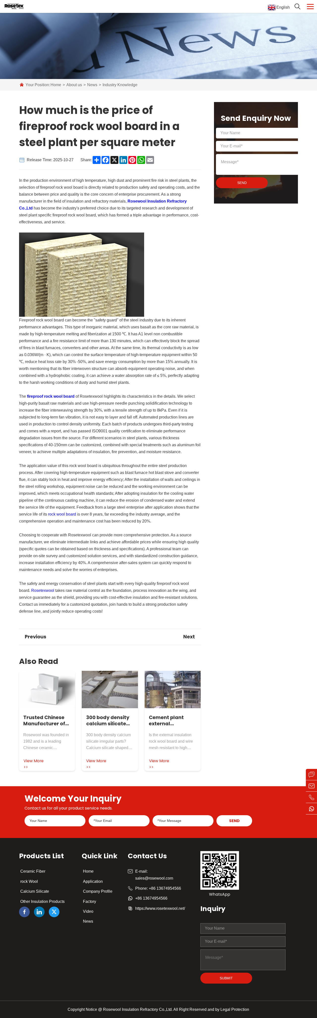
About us (74, 85)
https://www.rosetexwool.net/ (160, 908)
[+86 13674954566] (311, 797)
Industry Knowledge (120, 85)
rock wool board (62, 514)
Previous (35, 636)
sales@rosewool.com (154, 878)
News (92, 85)
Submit (226, 978)
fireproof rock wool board (51, 396)
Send (242, 183)
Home (56, 85)
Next (189, 636)
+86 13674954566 (165, 888)
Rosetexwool (42, 590)
